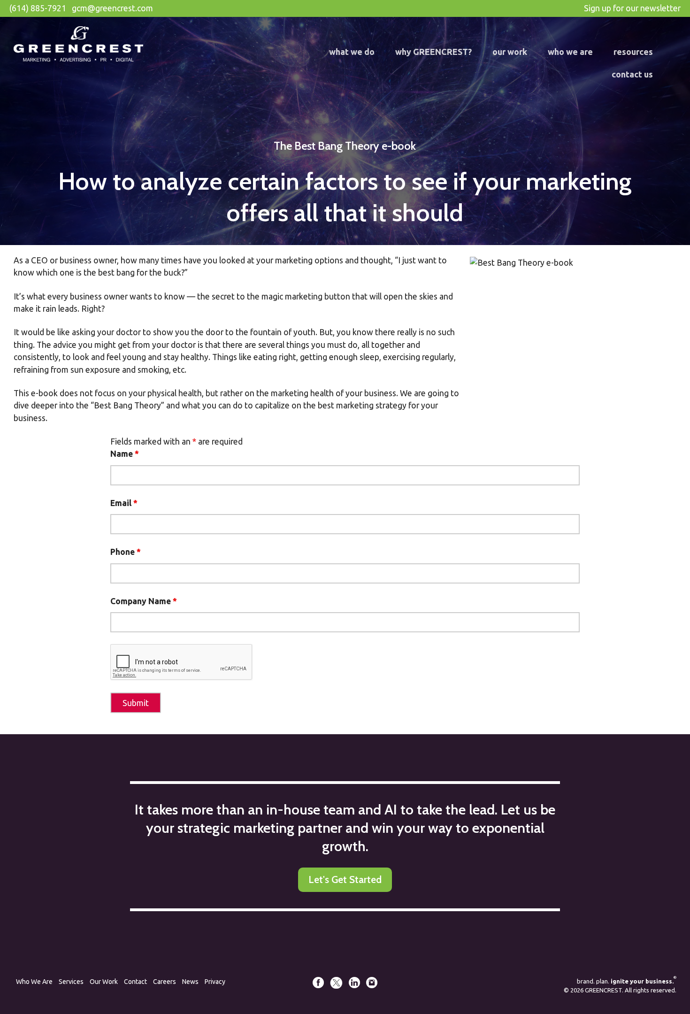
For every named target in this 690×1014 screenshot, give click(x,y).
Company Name (143, 601)
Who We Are (34, 981)
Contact (135, 981)
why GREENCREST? (433, 51)
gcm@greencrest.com (112, 8)
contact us (632, 74)
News (190, 981)
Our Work (104, 981)
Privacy (215, 981)
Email (124, 503)
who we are (570, 51)
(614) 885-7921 (37, 8)
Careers (164, 981)
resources (633, 51)
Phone (125, 551)
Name (124, 453)
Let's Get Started (345, 879)
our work (509, 51)
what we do (352, 51)
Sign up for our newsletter (632, 8)
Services (71, 981)
